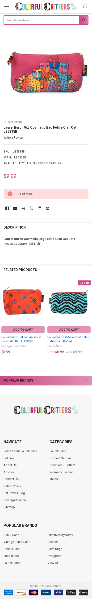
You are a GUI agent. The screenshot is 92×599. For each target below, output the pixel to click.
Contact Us (11, 479)
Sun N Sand (11, 535)
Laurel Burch (58, 451)
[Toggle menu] (6, 6)
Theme (54, 479)
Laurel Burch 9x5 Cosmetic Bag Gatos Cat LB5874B (68, 339)
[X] (31, 208)
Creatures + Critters (62, 465)
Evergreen (54, 556)
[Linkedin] (39, 208)
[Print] (23, 208)
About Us (10, 465)
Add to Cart (23, 329)
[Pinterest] (47, 208)
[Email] (15, 208)
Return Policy (12, 486)
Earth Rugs (55, 549)
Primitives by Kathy (60, 535)
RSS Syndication (15, 500)
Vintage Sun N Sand (17, 542)
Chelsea (53, 542)
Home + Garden (60, 458)
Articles (9, 472)
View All (53, 563)
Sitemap (9, 507)
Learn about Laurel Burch (20, 451)
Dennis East (12, 549)
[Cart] (85, 6)
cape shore (11, 556)
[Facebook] (7, 208)
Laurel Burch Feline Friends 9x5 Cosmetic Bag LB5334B (22, 339)
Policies (9, 458)
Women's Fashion (62, 472)
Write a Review (13, 137)
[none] (46, 73)
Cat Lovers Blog (14, 493)
